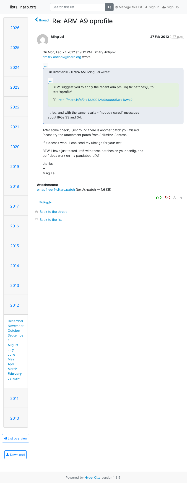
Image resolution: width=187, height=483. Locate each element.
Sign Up (172, 7)
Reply (47, 202)
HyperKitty (93, 477)
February (15, 373)
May (11, 359)
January (14, 378)
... (45, 65)
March (12, 369)
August (13, 345)
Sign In (153, 7)
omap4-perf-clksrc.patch (56, 189)
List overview (17, 438)
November (15, 326)
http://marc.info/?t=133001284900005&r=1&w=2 (95, 100)
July (11, 350)
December (15, 321)
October (14, 330)
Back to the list (50, 219)
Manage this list (130, 7)
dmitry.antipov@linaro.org (62, 57)
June (11, 354)
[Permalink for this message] (181, 197)
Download (17, 455)
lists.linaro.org (23, 7)
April (11, 364)
